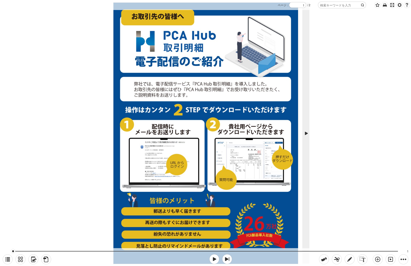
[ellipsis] (403, 259)
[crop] (337, 259)
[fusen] (324, 259)
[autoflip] (390, 259)
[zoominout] (377, 259)
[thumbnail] (20, 259)
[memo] (349, 259)
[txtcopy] (362, 259)
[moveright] (214, 259)
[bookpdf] (46, 259)
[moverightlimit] (227, 259)
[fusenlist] (33, 259)
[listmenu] (7, 259)
